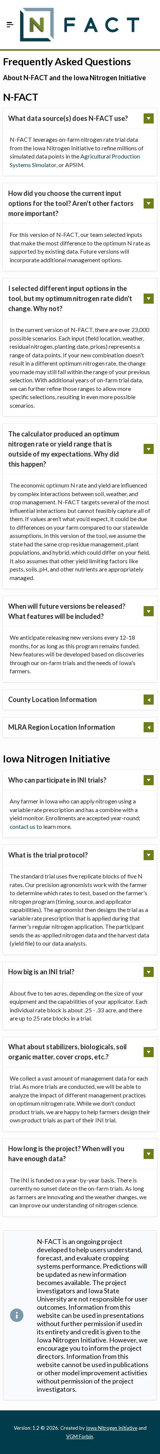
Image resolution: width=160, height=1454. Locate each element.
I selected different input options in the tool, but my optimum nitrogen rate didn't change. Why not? (70, 298)
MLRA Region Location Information (61, 727)
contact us (22, 826)
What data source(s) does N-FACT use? (68, 118)
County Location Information (52, 699)
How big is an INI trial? (41, 972)
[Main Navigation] (10, 24)
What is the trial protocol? (48, 855)
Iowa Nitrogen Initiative (111, 1428)
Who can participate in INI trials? (57, 780)
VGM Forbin (79, 1436)
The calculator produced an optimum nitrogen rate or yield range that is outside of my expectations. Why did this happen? (63, 449)
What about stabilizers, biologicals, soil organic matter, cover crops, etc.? (67, 1052)
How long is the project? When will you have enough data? (66, 1153)
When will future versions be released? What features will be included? (66, 611)
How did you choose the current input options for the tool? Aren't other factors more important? (71, 203)
